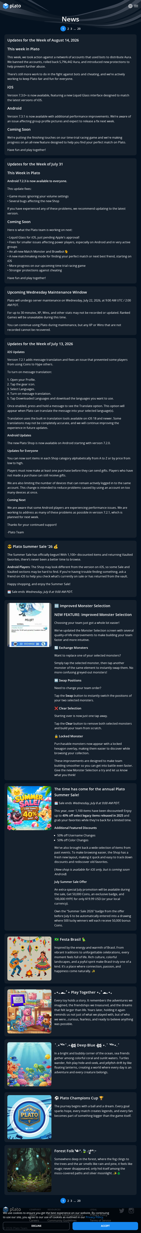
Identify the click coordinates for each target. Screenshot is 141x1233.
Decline (36, 1225)
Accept (105, 1225)
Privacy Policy (94, 1217)
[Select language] (130, 6)
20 (79, 28)
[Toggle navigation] (136, 6)
